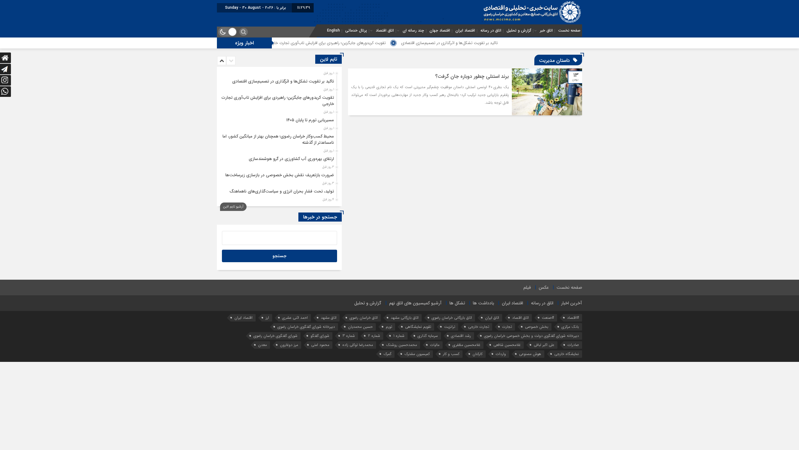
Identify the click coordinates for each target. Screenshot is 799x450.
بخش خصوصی (536, 327)
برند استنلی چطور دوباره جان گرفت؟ (472, 76)
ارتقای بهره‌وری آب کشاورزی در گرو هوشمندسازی (291, 159)
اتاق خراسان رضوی (364, 318)
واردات (501, 354)
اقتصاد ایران (465, 31)
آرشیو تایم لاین (233, 206)
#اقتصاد (573, 318)
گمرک (387, 354)
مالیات (434, 345)
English (333, 31)
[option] (278, 80)
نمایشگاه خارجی (566, 354)
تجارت (507, 327)
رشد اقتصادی (461, 336)
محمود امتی (320, 345)
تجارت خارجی (478, 327)
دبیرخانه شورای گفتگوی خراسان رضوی (306, 327)
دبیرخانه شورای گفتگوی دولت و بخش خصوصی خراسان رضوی (531, 336)
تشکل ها (457, 303)
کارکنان (478, 354)
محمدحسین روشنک (401, 345)
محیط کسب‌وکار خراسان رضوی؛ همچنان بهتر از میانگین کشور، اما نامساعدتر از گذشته (278, 139)
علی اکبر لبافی (544, 345)
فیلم (527, 287)
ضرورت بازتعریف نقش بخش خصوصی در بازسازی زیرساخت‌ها (279, 175)
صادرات (573, 345)
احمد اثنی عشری (295, 318)
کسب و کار (451, 354)
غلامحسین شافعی (507, 345)
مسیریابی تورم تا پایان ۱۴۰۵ (310, 120)
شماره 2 (374, 336)
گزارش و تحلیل (519, 31)
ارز (267, 318)
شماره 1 (398, 336)
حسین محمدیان (360, 327)
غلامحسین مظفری (466, 345)
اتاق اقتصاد (385, 31)
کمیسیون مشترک (417, 354)
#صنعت (548, 318)
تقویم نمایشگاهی (418, 327)
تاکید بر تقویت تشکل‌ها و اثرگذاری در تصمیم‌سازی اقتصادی (473, 43)
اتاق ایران (492, 318)
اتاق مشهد (328, 318)
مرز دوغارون (289, 345)
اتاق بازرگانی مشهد (405, 318)
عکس (544, 287)
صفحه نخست (569, 31)
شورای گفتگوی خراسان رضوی (275, 336)
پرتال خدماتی (356, 31)
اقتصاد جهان (439, 31)
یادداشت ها (483, 303)
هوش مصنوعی (530, 354)
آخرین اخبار (571, 303)
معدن (262, 345)
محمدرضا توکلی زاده (357, 345)
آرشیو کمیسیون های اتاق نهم (415, 303)
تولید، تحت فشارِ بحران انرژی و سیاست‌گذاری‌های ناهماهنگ (281, 191)
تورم (389, 327)
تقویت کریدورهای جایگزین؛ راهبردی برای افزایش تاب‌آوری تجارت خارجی (350, 43)
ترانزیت (449, 327)
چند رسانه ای (413, 31)
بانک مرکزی (570, 327)
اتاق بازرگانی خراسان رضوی (452, 318)
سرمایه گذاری (428, 336)
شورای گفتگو (320, 336)
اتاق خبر (546, 31)
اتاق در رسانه (490, 31)
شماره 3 (348, 336)
